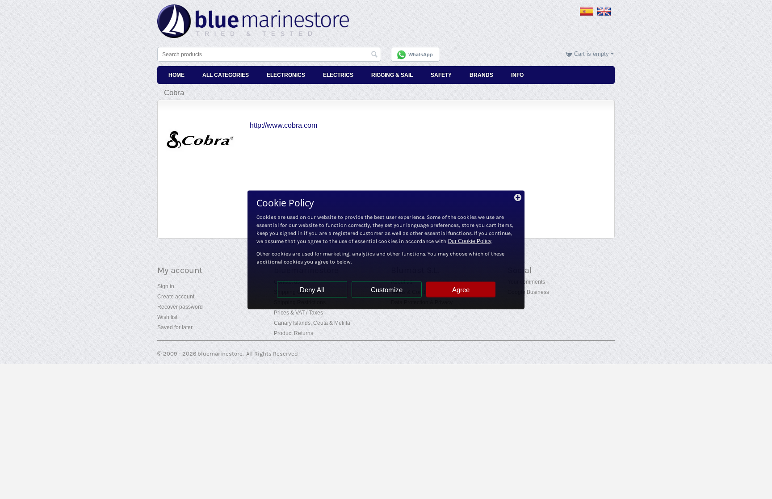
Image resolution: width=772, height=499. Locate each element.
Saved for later (175, 327)
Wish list (167, 317)
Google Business (528, 292)
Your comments (526, 282)
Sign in (165, 286)
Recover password (180, 307)
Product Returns (293, 333)
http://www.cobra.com (283, 125)
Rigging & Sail (392, 75)
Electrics (338, 75)
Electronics (286, 75)
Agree (461, 289)
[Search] (374, 55)
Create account (175, 297)
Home (176, 75)
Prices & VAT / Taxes (298, 313)
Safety (441, 75)
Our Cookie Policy (469, 241)
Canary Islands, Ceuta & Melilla (312, 323)
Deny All (312, 289)
